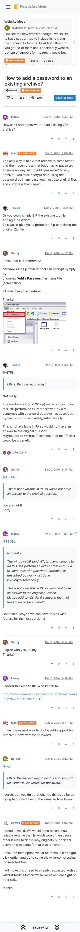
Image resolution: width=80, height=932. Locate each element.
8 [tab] (53, 64)
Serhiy (15, 253)
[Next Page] (74, 42)
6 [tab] (40, 64)
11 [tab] (73, 64)
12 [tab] (16, 70)
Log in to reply (65, 97)
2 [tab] (13, 64)
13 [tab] (23, 70)
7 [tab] (46, 64)
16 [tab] (43, 70)
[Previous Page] (6, 42)
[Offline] (7, 153)
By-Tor (15, 758)
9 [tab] (60, 64)
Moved (13, 90)
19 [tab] (63, 70)
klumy (15, 117)
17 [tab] (50, 70)
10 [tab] (66, 64)
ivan (14, 153)
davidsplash (19, 27)
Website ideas (14, 21)
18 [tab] (56, 70)
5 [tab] (33, 64)
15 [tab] (36, 70)
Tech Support (32, 90)
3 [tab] (20, 64)
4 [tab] (26, 64)
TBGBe (15, 207)
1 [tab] (6, 64)
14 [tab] (30, 70)
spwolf (15, 823)
